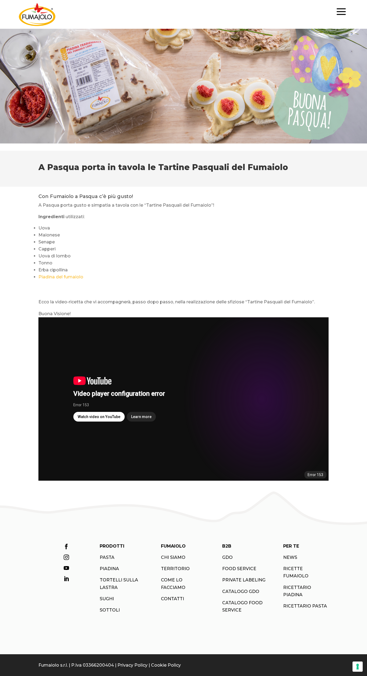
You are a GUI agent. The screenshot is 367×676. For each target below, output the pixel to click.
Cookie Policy (166, 665)
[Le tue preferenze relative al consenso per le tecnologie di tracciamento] (357, 666)
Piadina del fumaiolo (60, 276)
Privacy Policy (132, 665)
